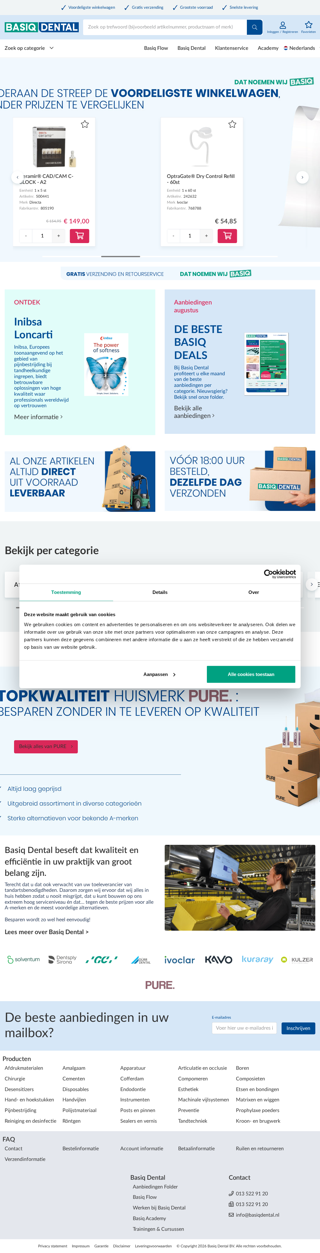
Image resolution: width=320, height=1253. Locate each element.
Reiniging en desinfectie (30, 1121)
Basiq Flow (156, 48)
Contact (13, 1148)
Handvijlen (74, 1099)
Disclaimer (121, 1246)
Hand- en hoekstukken (29, 1099)
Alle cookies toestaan (251, 674)
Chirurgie (15, 1078)
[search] (254, 27)
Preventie (188, 1110)
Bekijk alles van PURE (42, 746)
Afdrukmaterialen (24, 1068)
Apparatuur (133, 1068)
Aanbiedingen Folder (155, 1186)
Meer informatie (37, 417)
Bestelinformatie (80, 1148)
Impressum (81, 1246)
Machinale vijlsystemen (203, 1099)
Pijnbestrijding (20, 1110)
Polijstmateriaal (79, 1110)
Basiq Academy (149, 1218)
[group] (42, 236)
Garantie (101, 1246)
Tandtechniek (192, 1121)
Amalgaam (73, 1068)
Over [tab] (253, 592)
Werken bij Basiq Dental (159, 1207)
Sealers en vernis (138, 1121)
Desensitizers (19, 1089)
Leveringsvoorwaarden (153, 1246)
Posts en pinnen (137, 1110)
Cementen (73, 1078)
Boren (242, 1068)
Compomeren (193, 1078)
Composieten (250, 1078)
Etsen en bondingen (257, 1089)
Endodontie (133, 1089)
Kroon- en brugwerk (258, 1121)
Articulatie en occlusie (202, 1068)
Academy (268, 48)
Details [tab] (160, 592)
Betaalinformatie (196, 1148)
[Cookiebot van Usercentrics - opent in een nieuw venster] (268, 574)
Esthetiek (188, 1089)
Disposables (75, 1089)
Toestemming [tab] (66, 592)
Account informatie (141, 1148)
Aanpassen (155, 674)
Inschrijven (298, 1028)
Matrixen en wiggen (257, 1099)
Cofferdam (132, 1078)
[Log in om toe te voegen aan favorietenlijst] (85, 124)
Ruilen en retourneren (260, 1148)
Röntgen (71, 1121)
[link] (282, 31)
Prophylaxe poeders (257, 1110)
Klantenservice (231, 48)
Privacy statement (52, 1246)
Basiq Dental (192, 48)
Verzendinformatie (25, 1159)
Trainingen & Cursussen (158, 1229)
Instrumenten (135, 1099)
